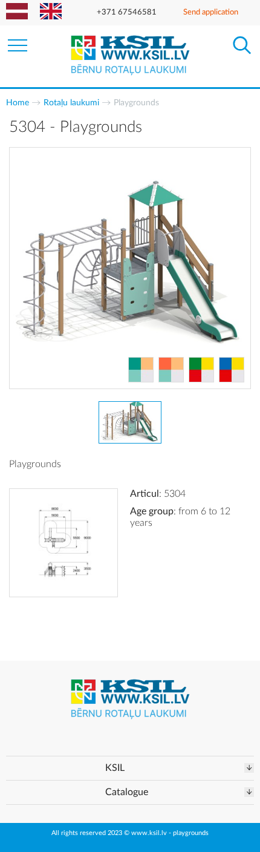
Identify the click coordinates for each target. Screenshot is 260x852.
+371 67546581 (127, 12)
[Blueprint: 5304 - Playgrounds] (63, 542)
